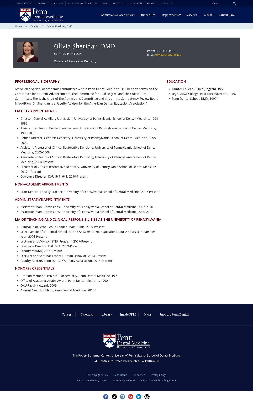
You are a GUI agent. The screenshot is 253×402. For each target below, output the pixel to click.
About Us (118, 3)
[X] (114, 396)
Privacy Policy (158, 375)
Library (107, 315)
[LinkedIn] (139, 396)
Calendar (87, 315)
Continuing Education (82, 3)
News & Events (23, 3)
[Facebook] (106, 396)
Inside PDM (167, 3)
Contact (43, 3)
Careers (67, 315)
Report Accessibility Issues (92, 380)
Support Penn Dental (174, 315)
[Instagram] (122, 396)
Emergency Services (124, 380)
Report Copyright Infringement (158, 380)
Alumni (58, 3)
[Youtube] (130, 396)
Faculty (34, 26)
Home (18, 26)
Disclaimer (139, 375)
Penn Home (121, 375)
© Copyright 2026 (97, 375)
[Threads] (147, 396)
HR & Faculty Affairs (142, 3)
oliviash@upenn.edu (168, 54)
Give (104, 3)
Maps (147, 315)
